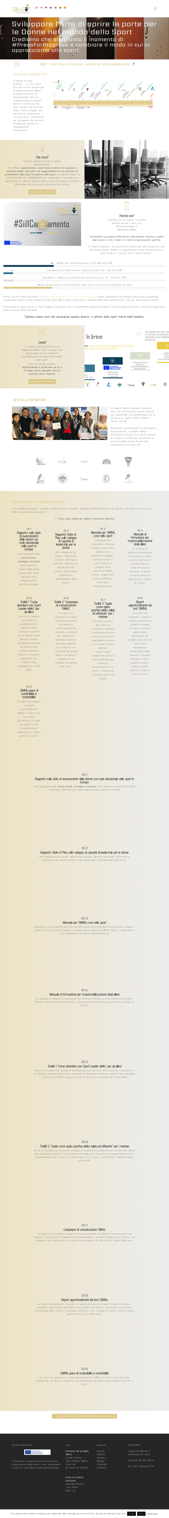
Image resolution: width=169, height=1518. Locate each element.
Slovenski (102, 1464)
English (100, 1451)
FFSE (27, 84)
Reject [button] (141, 1514)
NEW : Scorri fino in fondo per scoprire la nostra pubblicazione (86, 64)
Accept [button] (131, 1514)
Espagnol (101, 1467)
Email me (77, 1466)
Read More (153, 1513)
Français (101, 1457)
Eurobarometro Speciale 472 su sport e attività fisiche (68, 296)
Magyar (101, 1461)
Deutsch (101, 1454)
